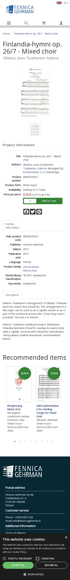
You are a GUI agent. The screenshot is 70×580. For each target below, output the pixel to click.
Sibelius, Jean (31, 164)
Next (65, 401)
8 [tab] (52, 441)
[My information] (61, 23)
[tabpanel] (19, 399)
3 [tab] (25, 441)
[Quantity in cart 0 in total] (43, 23)
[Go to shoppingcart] (43, 23)
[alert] (35, 557)
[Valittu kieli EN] (59, 2)
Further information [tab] (12, 225)
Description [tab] (12, 295)
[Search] (26, 23)
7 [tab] (47, 441)
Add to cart (49, 201)
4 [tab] (31, 441)
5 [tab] (36, 441)
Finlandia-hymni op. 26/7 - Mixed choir (36, 33)
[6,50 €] (19, 401)
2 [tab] (20, 441)
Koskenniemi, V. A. (34, 172)
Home (6, 33)
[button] (35, 574)
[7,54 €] (48, 401)
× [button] (66, 537)
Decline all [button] (51, 565)
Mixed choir (30, 270)
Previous (2, 401)
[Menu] (8, 23)
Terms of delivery (15, 533)
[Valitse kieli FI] (66, 2)
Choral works (31, 266)
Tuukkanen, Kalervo (35, 168)
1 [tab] (15, 441)
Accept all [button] (18, 565)
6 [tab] (42, 441)
